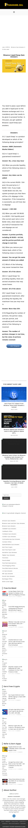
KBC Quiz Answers (7, 573)
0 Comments (19, 596)
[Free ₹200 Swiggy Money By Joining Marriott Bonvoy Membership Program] (5, 609)
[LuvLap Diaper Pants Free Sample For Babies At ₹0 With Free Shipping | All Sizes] (5, 593)
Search (4, 492)
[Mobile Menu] (14, 12)
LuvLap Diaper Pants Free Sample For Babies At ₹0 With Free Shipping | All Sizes (16, 593)
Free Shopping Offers (8, 565)
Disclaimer (23, 823)
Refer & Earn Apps (7, 581)
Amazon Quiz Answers (9, 521)
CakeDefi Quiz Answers (9, 528)
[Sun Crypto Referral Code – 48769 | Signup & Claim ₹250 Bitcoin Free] (5, 697)
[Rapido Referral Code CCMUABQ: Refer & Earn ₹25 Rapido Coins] (5, 749)
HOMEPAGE (7, 821)
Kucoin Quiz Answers (8, 576)
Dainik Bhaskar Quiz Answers (10, 544)
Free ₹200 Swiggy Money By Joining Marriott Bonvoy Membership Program (16, 608)
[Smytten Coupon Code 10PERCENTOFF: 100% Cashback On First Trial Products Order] (5, 670)
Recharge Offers (7, 579)
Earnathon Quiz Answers (9, 552)
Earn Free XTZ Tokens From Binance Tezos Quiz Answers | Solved (14, 405)
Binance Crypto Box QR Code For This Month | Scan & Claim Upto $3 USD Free (16, 727)
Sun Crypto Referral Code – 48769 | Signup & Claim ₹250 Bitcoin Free (17, 696)
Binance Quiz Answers (17, 47)
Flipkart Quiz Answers (8, 555)
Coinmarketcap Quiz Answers (11, 539)
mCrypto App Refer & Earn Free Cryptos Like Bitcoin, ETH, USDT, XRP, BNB (16, 711)
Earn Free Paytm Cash (9, 550)
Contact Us (4, 823)
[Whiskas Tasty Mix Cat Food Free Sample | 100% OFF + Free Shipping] (5, 624)
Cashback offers (7, 531)
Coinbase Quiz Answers (9, 534)
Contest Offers (7, 542)
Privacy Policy (15, 821)
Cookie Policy (22, 821)
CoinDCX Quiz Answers (9, 536)
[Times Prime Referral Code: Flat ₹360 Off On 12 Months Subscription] (5, 781)
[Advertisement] (14, 32)
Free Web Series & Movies (10, 568)
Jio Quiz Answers (7, 571)
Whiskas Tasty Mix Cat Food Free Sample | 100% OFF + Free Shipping (16, 623)
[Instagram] (14, 815)
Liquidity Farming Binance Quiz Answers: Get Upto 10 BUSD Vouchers (14, 483)
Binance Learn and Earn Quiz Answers (13, 523)
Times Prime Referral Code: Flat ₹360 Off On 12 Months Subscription (16, 781)
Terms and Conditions (14, 823)
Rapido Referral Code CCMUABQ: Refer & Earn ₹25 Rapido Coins (16, 748)
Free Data (5, 558)
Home (2, 821)
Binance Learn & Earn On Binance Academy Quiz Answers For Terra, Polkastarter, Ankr (14, 457)
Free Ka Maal (6, 560)
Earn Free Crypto (7, 547)
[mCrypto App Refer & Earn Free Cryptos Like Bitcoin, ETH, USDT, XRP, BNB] (5, 712)
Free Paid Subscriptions (9, 563)
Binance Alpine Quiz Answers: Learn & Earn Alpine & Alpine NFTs (14, 431)
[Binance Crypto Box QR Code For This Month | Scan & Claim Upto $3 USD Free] (5, 728)
